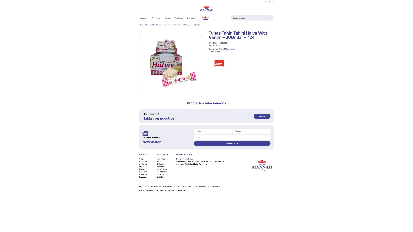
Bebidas (160, 177)
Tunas (217, 52)
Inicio (142, 25)
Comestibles (151, 25)
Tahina (159, 25)
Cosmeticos (162, 169)
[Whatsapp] (273, 2)
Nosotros (143, 18)
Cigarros (160, 174)
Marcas (168, 18)
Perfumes (161, 159)
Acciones (179, 18)
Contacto (191, 18)
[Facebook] (265, 2)
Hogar (159, 161)
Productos (156, 18)
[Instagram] (269, 2)
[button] (201, 35)
